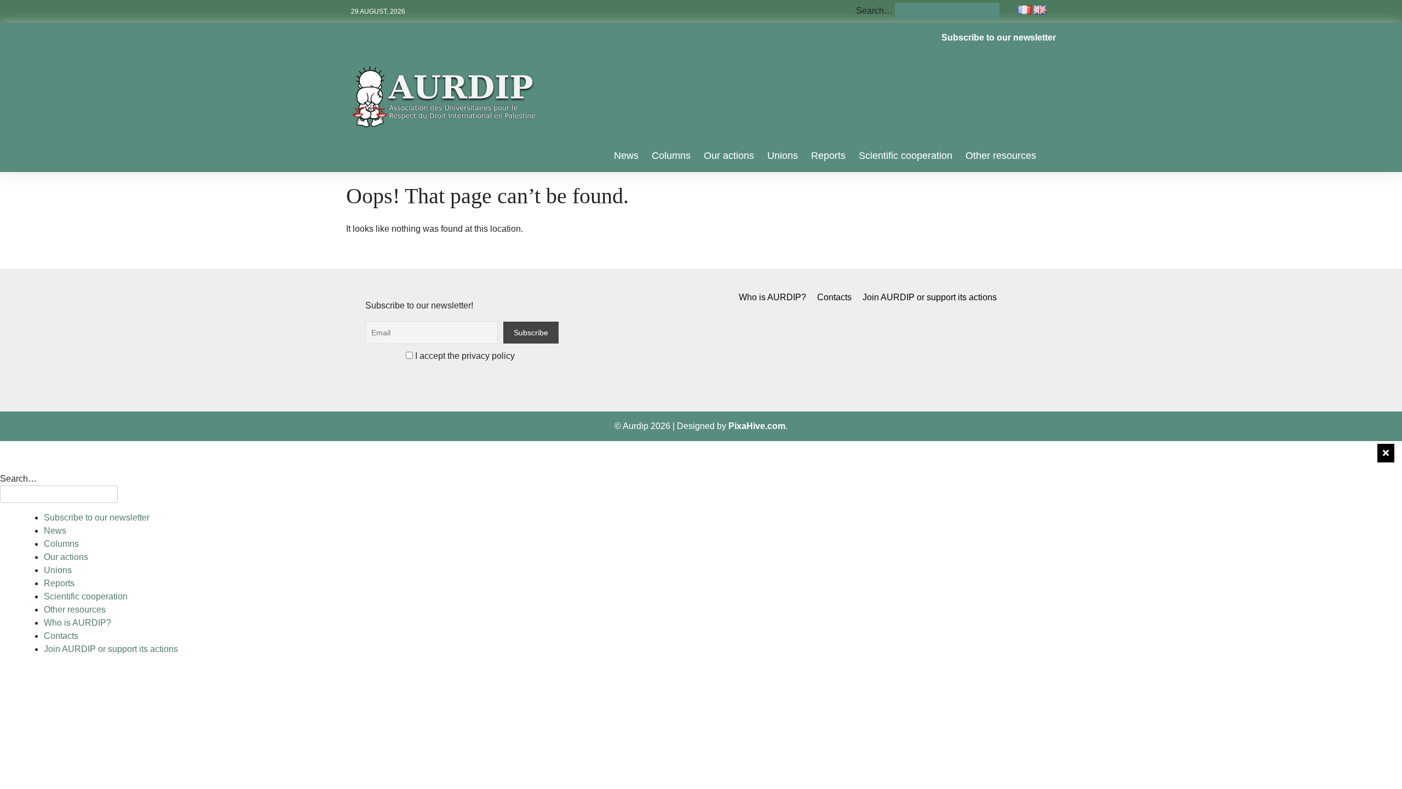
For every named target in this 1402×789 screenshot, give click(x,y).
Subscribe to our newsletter (998, 37)
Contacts (834, 297)
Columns (671, 155)
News (626, 155)
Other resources (1001, 155)
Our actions (729, 155)
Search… (874, 10)
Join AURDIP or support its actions (930, 297)
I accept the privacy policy (464, 356)
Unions (782, 155)
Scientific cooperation (905, 155)
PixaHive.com (756, 426)
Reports (828, 155)
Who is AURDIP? (772, 297)
